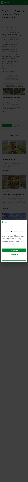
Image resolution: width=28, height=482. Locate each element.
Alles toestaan (14, 250)
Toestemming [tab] (5, 226)
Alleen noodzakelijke (14, 258)
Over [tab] (23, 226)
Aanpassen (13, 254)
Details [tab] (14, 226)
